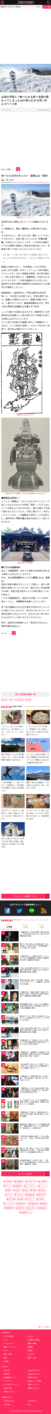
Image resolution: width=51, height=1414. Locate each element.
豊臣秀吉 (34, 1203)
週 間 (25, 926)
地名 (5, 700)
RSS (44, 910)
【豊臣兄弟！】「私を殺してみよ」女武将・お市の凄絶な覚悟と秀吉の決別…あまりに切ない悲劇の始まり (34, 1042)
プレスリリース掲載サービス (25, 896)
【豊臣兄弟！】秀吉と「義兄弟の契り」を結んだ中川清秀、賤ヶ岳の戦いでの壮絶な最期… (34, 1114)
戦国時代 (20, 1181)
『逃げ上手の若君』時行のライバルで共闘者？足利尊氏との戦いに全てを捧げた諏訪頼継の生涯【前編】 (34, 970)
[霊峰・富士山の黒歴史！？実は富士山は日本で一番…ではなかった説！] (38, 773)
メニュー (2, 2)
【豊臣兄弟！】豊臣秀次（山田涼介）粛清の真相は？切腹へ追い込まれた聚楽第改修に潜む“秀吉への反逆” (34, 1054)
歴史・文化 (32, 1358)
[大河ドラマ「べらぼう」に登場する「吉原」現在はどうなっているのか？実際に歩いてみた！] (13, 801)
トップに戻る (45, 1327)
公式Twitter (19, 910)
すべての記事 (8, 1336)
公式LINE (31, 910)
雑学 (9, 1190)
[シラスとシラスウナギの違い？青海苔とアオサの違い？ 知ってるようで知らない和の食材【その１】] (38, 717)
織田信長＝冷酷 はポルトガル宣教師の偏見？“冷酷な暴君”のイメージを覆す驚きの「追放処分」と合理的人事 (34, 1126)
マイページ (8, 1381)
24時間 (9, 926)
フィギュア (10, 1203)
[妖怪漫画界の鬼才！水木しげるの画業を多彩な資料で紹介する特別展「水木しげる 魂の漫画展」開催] (10, 1008)
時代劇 (42, 1190)
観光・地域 (8, 1354)
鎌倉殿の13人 (26, 1212)
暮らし (6, 1358)
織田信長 (31, 1195)
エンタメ (31, 1354)
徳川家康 (12, 1199)
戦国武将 (18, 1186)
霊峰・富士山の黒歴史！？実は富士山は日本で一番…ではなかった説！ (37, 785)
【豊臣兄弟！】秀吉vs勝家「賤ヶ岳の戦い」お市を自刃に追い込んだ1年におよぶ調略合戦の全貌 (35, 934)
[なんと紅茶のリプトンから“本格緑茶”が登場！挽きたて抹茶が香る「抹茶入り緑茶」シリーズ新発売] (10, 1104)
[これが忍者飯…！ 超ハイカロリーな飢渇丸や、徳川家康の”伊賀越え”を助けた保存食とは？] (13, 773)
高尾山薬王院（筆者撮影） (25, 563)
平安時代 (43, 1181)
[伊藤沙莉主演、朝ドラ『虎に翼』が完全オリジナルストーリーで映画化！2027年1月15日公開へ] (10, 984)
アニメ (8, 1186)
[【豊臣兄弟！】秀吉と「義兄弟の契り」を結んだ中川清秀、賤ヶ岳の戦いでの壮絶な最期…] (10, 1116)
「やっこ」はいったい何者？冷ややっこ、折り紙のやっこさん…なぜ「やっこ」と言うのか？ (12, 730)
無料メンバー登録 (34, 1381)
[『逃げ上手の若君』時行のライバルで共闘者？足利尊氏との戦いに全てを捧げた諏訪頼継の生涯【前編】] (10, 972)
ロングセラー (31, 1186)
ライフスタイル (6, 110)
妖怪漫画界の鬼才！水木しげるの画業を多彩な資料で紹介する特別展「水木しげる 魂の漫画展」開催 (34, 1006)
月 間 (42, 926)
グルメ (6, 1350)
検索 (48, 2)
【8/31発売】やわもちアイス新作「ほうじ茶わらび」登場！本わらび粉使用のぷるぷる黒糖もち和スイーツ (34, 1066)
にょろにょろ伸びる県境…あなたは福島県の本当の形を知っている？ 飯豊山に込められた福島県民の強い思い (37, 758)
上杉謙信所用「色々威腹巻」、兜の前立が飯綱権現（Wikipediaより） (25, 493)
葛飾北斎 (43, 1208)
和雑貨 (30, 1347)
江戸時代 (9, 1181)
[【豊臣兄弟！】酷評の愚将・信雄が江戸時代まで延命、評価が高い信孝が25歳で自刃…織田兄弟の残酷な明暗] (10, 996)
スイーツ (43, 1186)
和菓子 (30, 1350)
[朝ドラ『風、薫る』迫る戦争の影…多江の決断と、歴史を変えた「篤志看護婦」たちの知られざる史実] (10, 948)
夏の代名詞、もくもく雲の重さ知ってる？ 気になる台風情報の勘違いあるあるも (12, 757)
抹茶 (21, 1199)
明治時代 (42, 1195)
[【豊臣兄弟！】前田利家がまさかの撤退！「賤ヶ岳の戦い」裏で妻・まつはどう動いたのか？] (10, 1080)
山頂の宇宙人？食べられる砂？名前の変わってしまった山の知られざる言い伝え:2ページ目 (25, 100)
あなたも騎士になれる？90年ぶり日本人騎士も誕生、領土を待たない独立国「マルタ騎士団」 (12, 842)
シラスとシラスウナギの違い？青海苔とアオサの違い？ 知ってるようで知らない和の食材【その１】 (37, 730)
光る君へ (32, 1208)
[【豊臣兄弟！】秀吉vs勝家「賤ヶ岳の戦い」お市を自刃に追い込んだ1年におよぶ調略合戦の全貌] (10, 936)
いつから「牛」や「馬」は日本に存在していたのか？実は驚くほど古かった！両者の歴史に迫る (37, 814)
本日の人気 (8, 1388)
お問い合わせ (33, 1377)
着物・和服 (32, 1343)
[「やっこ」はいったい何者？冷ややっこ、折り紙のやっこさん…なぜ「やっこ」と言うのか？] (13, 717)
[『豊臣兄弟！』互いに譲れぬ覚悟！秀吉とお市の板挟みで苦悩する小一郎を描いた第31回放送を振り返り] (10, 1092)
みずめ (39, 110)
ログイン (39, 7)
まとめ (30, 1336)
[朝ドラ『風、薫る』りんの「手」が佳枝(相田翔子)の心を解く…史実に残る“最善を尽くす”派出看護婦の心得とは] (10, 1152)
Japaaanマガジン (34, 1370)
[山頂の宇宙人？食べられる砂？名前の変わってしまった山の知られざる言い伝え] (25, 78)
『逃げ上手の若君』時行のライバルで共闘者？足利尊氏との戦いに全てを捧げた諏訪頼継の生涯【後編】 (34, 1030)
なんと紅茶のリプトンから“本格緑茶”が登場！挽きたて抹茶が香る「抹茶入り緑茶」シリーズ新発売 (34, 1102)
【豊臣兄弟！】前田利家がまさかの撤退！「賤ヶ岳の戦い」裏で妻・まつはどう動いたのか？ (34, 1078)
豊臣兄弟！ (22, 1203)
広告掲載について (10, 1377)
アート (6, 1340)
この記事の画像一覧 (26, 694)
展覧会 (44, 1203)
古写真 (6, 1361)
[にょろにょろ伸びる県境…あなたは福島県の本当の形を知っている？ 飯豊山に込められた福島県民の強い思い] (38, 745)
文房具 (41, 1199)
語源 (29, 700)
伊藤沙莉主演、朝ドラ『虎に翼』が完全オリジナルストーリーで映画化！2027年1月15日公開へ (35, 982)
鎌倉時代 (10, 1208)
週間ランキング (33, 1388)
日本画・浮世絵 (33, 1340)
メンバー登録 (46, 7)
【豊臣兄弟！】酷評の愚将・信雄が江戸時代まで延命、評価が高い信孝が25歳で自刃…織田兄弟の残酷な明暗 (34, 994)
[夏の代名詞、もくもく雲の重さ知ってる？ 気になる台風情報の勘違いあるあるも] (13, 745)
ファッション (8, 1343)
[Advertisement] (25, 36)
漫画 (34, 1190)
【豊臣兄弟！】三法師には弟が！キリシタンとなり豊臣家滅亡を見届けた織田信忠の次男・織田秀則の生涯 (34, 958)
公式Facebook (7, 910)
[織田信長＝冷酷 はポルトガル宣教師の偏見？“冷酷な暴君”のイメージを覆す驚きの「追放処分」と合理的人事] (10, 1128)
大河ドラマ (32, 1181)
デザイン (31, 1199)
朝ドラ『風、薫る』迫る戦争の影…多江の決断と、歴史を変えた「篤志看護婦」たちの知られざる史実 (34, 946)
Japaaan (25, 2)
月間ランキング (9, 1391)
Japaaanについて (34, 1374)
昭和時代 (21, 1208)
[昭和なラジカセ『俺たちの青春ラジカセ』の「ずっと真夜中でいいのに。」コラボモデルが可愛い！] (10, 1020)
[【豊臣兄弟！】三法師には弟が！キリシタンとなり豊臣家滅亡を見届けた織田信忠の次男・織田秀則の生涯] (10, 960)
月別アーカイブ (33, 1384)
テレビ (9, 1195)
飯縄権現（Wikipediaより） (25, 415)
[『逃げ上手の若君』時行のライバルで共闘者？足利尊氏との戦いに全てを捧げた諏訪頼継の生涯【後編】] (10, 1032)
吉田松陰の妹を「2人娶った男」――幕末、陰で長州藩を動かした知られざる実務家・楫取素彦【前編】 (34, 1162)
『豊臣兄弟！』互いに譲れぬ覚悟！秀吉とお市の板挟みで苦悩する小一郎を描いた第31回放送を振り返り (34, 1090)
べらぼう (20, 1195)
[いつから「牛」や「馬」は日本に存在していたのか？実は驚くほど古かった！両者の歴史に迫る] (38, 801)
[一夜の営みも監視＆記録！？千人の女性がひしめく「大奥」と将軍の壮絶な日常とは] (10, 1140)
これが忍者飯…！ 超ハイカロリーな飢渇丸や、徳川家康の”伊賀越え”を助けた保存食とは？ (12, 786)
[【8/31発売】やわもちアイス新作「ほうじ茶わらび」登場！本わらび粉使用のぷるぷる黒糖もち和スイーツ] (10, 1068)
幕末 (26, 1190)
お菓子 (17, 1190)
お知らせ (7, 1374)
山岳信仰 (20, 700)
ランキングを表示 (25, 1173)
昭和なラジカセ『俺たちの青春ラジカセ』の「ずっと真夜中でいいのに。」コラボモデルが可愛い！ (35, 1018)
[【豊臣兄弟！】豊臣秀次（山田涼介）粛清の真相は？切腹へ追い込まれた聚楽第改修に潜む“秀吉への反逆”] (10, 1056)
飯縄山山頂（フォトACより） (25, 217)
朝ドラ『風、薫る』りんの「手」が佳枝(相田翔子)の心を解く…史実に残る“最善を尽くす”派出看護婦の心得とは (34, 1150)
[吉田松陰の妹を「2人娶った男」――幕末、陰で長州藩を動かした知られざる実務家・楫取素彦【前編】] (10, 1164)
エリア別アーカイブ (11, 1384)
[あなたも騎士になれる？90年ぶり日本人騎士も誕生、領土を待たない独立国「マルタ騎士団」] (13, 829)
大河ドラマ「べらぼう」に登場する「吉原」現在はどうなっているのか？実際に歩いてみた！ (12, 814)
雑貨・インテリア (10, 1347)
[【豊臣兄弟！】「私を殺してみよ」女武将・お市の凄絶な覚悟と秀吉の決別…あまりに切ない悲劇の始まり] (10, 1044)
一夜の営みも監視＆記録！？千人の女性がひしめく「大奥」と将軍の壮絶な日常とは (34, 1138)
